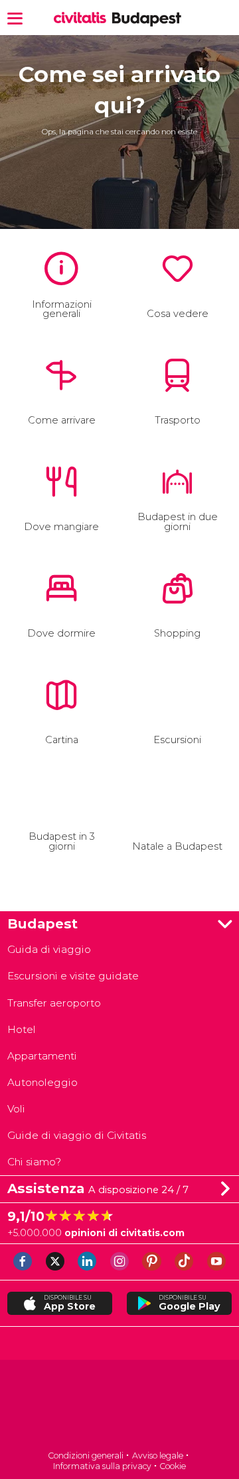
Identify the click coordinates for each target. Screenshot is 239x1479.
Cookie (172, 1466)
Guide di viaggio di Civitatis (76, 1135)
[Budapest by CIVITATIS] (83, 18)
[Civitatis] (119, 1406)
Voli (16, 1108)
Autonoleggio (42, 1082)
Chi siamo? (34, 1161)
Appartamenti (42, 1056)
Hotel (21, 1029)
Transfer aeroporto (54, 1003)
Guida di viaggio (49, 949)
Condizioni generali (85, 1455)
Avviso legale (157, 1455)
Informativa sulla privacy (102, 1466)
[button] (15, 17)
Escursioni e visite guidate (73, 975)
